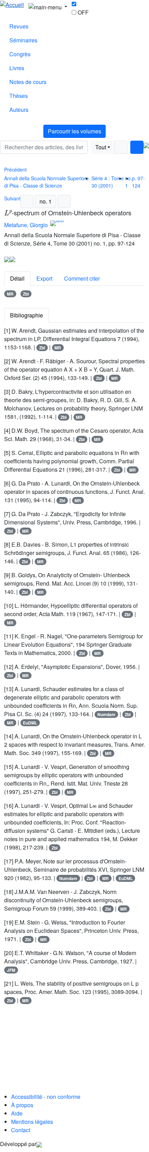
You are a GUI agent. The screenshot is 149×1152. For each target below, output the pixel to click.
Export (44, 278)
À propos (22, 1105)
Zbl (26, 294)
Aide (17, 1113)
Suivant (12, 198)
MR (10, 294)
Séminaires (23, 40)
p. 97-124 (138, 182)
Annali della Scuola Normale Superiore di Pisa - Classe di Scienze (46, 182)
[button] (89, 147)
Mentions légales (32, 1122)
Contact (20, 1130)
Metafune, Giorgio (26, 225)
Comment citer (82, 278)
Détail (17, 278)
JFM (11, 970)
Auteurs (18, 110)
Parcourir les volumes (74, 131)
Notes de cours (27, 82)
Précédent (15, 169)
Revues (18, 26)
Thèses (18, 96)
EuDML (30, 723)
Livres (16, 68)
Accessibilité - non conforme (45, 1097)
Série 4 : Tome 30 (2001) (107, 182)
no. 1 (46, 201)
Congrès (19, 54)
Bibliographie (26, 315)
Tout (100, 147)
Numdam (106, 714)
